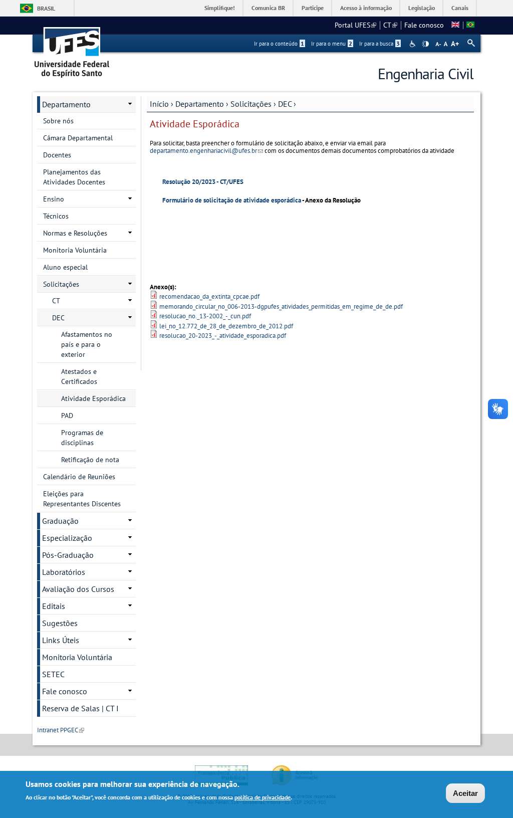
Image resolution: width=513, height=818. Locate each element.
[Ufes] (72, 49)
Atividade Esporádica (93, 398)
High (425, 44)
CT (390, 25)
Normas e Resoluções (75, 233)
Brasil (46, 8)
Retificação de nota (90, 459)
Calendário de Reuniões (79, 476)
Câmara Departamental (78, 137)
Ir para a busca (379, 43)
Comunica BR (268, 8)
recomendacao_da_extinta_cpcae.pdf (209, 296)
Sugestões (60, 623)
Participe (313, 8)
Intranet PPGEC (60, 730)
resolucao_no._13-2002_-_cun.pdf (205, 316)
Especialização (67, 538)
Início (159, 104)
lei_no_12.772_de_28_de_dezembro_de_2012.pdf (226, 326)
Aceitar (465, 793)
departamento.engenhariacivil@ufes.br (206, 150)
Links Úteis (60, 640)
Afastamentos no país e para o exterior (86, 344)
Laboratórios (63, 572)
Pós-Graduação (68, 555)
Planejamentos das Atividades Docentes (74, 176)
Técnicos (56, 216)
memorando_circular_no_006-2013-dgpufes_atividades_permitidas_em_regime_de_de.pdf (281, 306)
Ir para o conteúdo (279, 43)
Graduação (60, 521)
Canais (459, 8)
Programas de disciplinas (82, 437)
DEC (285, 104)
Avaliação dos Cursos (78, 589)
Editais (53, 606)
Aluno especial (65, 267)
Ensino (53, 198)
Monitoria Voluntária (75, 250)
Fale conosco (424, 25)
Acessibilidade (413, 44)
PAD (67, 415)
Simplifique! (219, 8)
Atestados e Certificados (79, 376)
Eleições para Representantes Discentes (82, 498)
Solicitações (251, 104)
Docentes (57, 154)
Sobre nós (58, 120)
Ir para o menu (331, 43)
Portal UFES (355, 25)
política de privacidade (262, 797)
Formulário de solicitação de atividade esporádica (231, 200)
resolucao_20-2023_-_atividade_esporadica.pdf (222, 335)
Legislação (421, 8)
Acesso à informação (366, 8)
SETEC (53, 674)
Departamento (199, 104)
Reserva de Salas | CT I (80, 708)
